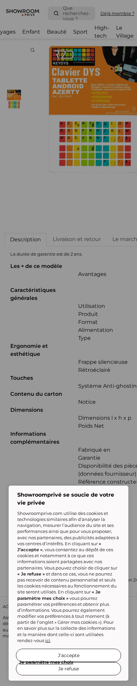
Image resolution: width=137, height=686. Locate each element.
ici (47, 640)
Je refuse (68, 669)
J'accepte (68, 655)
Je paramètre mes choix (46, 662)
